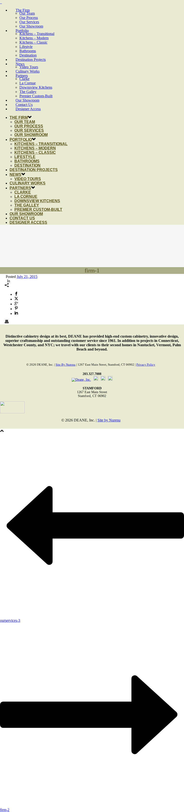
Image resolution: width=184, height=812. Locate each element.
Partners (22, 76)
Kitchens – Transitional (36, 34)
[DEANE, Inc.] (1, 2)
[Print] (7, 322)
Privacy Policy (145, 364)
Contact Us (24, 105)
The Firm (23, 10)
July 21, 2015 (27, 277)
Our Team (27, 13)
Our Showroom (31, 26)
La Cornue (27, 83)
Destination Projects (31, 60)
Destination (28, 55)
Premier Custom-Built (35, 96)
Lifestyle (26, 47)
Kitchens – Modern (34, 38)
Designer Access (28, 109)
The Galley (27, 92)
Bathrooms (27, 51)
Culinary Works (28, 71)
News (20, 64)
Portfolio (22, 31)
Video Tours (28, 67)
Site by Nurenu (65, 364)
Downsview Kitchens (35, 87)
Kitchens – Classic (33, 42)
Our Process (28, 18)
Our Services (29, 22)
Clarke (24, 79)
